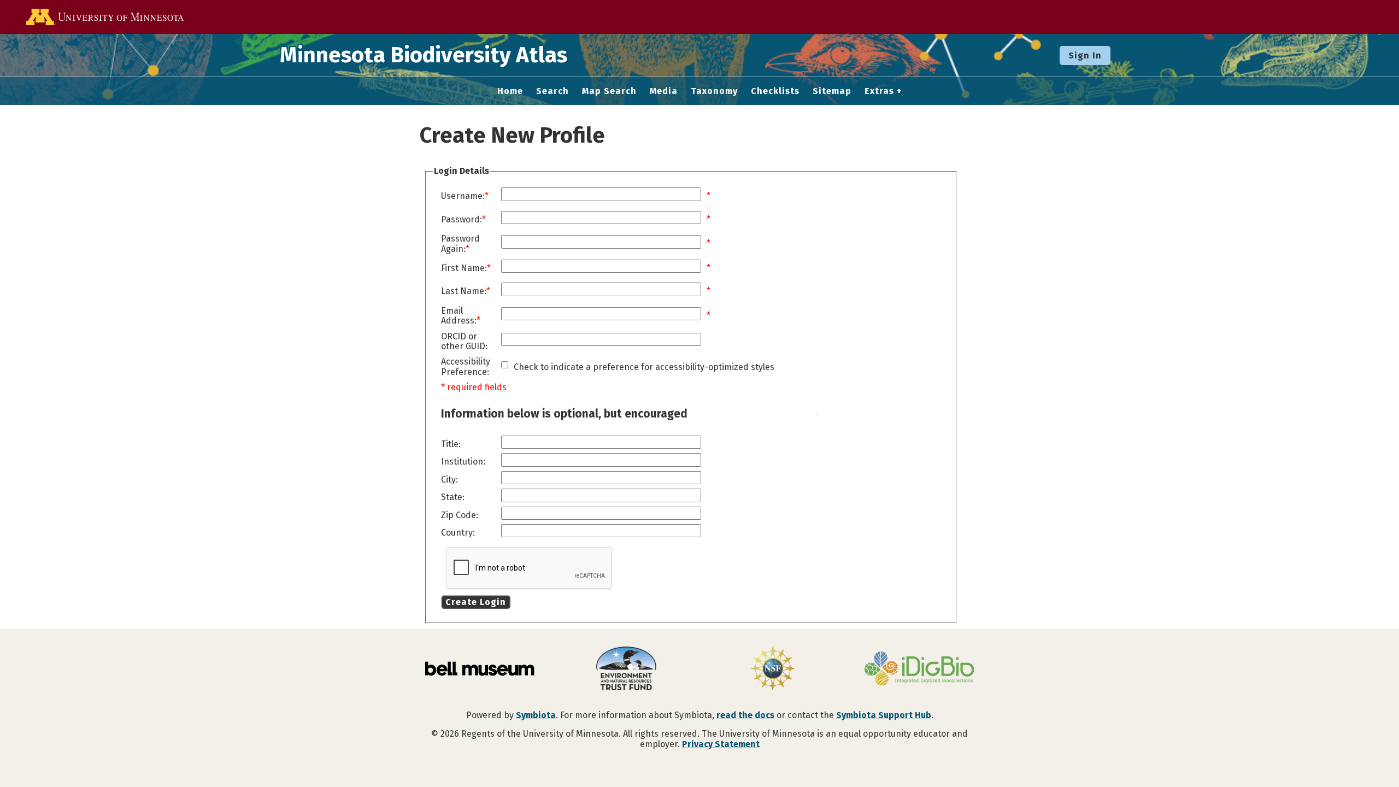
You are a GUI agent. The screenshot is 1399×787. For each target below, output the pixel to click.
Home (510, 91)
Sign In (1085, 55)
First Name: (464, 268)
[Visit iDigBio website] (919, 669)
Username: (463, 196)
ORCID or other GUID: (464, 341)
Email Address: (459, 316)
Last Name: (463, 291)
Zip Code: (459, 515)
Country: (458, 533)
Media (664, 91)
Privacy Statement (721, 744)
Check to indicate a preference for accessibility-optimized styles (644, 367)
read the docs (745, 715)
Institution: (463, 462)
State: (453, 497)
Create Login (475, 602)
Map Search (609, 91)
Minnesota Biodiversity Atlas (423, 55)
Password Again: (460, 244)
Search (552, 91)
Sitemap (832, 91)
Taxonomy (714, 91)
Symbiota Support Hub (883, 715)
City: (449, 480)
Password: (461, 220)
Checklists (775, 91)
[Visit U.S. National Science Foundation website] (773, 669)
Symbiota (536, 715)
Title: (451, 444)
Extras (879, 91)
